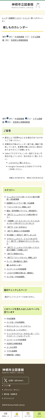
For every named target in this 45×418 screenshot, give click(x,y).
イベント (25, 18)
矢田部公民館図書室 (19, 40)
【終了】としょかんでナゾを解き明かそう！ (22, 215)
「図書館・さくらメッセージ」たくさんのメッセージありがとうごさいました (23, 221)
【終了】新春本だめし (15, 253)
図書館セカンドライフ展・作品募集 (20, 203)
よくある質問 (12, 347)
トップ (4, 18)
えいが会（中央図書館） (16, 276)
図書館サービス (15, 18)
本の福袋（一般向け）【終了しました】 (22, 235)
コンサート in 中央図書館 (16, 269)
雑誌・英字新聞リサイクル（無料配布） (22, 210)
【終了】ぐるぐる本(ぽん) (17, 227)
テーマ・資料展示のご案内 (17, 261)
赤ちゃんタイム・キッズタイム (19, 326)
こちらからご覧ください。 (19, 162)
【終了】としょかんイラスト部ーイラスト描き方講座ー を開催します (23, 248)
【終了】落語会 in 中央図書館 (18, 231)
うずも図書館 (12, 351)
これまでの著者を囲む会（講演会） (20, 273)
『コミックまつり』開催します (19, 207)
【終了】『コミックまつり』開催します (22, 257)
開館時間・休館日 (13, 355)
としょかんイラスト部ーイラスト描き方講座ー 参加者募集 (23, 197)
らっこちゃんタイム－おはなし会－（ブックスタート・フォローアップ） (23, 334)
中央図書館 (19, 36)
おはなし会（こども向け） (17, 330)
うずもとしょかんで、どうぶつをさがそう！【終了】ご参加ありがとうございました (23, 241)
